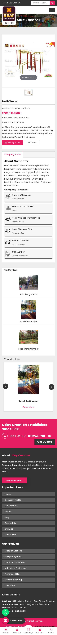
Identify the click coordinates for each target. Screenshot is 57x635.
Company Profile (12, 154)
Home (7, 494)
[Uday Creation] (9, 15)
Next (51, 387)
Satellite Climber (28, 322)
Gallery (7, 511)
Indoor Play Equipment (15, 568)
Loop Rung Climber (28, 349)
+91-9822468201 (12, 2)
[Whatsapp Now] (5, 612)
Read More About (15, 480)
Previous (5, 386)
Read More (28, 407)
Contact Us (10, 523)
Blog (6, 517)
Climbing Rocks (28, 294)
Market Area (10, 534)
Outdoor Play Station (14, 562)
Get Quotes (13, 142)
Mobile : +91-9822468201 (14, 607)
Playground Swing (13, 579)
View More (9, 585)
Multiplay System (12, 556)
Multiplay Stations (13, 550)
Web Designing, (42, 626)
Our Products (11, 505)
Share (33, 142)
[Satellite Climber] (28, 380)
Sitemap (8, 529)
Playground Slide (12, 574)
